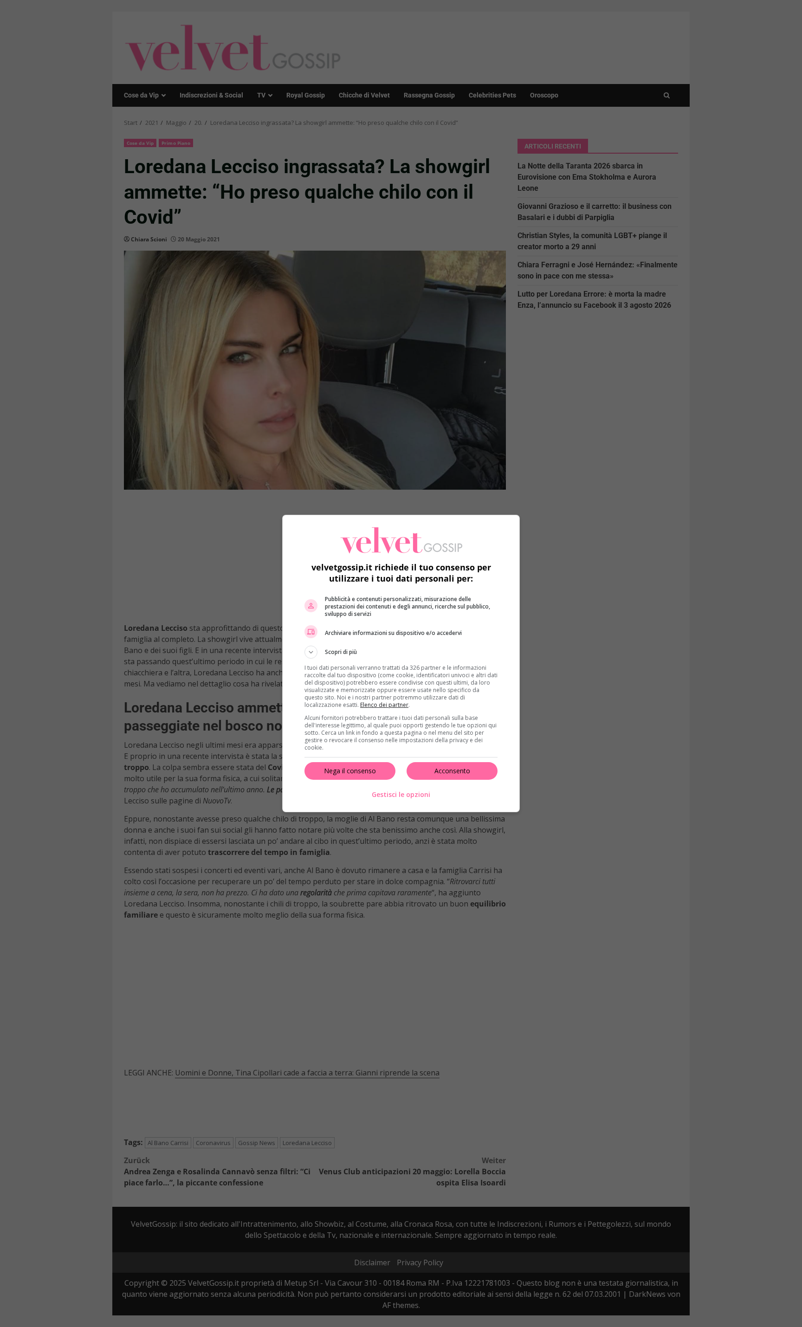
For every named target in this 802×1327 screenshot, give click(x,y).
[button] (401, 652)
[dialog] (401, 663)
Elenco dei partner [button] (384, 705)
